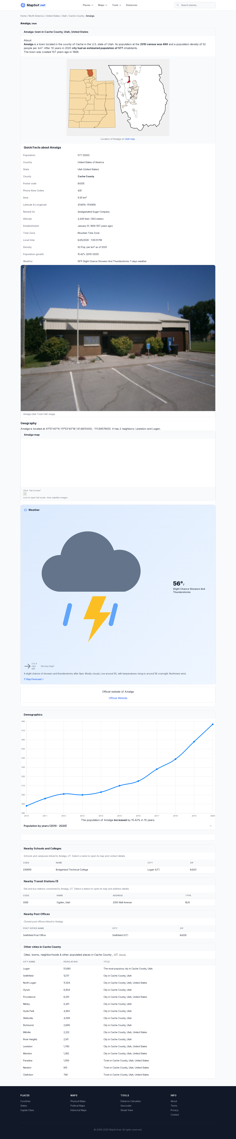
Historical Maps (78, 1110)
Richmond (28, 1025)
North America (36, 15)
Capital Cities (27, 1110)
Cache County (76, 15)
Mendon (27, 1053)
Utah (64, 15)
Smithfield (28, 975)
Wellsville (28, 1018)
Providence (29, 997)
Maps (101, 5)
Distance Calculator (131, 1101)
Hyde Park (28, 1011)
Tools (115, 5)
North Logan (29, 982)
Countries (25, 1101)
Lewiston (140, 428)
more (122, 955)
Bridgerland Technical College (72, 869)
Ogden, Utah (63, 902)
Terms (174, 1105)
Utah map (130, 139)
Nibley (26, 1004)
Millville (27, 1032)
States (23, 1105)
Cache (79, 44)
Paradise (27, 1060)
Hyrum (26, 989)
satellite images (60, 497)
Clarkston (28, 1074)
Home (23, 15)
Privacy (175, 1110)
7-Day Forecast (33, 679)
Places (86, 5)
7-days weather (138, 261)
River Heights (30, 1039)
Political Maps (77, 1105)
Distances (131, 5)
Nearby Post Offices (37, 914)
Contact (175, 1114)
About (174, 1101)
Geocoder (126, 1105)
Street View (127, 1110)
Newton (27, 1067)
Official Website (118, 698)
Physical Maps (78, 1101)
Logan (156, 428)
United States (53, 15)
